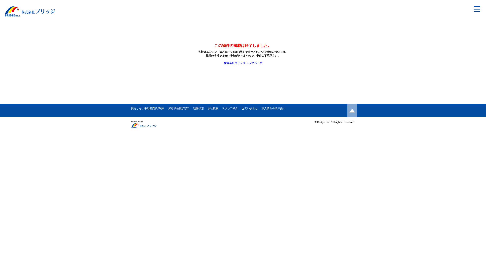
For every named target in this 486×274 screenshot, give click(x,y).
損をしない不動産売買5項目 (147, 108)
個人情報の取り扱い (274, 108)
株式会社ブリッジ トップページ (243, 63)
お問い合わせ (250, 108)
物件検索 (198, 108)
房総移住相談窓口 (178, 108)
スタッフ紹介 (230, 108)
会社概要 (213, 108)
